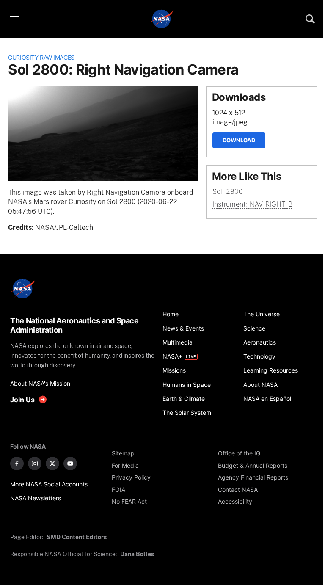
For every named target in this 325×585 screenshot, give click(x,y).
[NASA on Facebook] (17, 463)
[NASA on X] (52, 463)
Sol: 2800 (227, 192)
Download (239, 140)
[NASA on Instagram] (34, 463)
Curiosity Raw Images (41, 57)
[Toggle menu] (14, 19)
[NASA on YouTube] (70, 463)
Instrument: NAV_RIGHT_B (252, 204)
